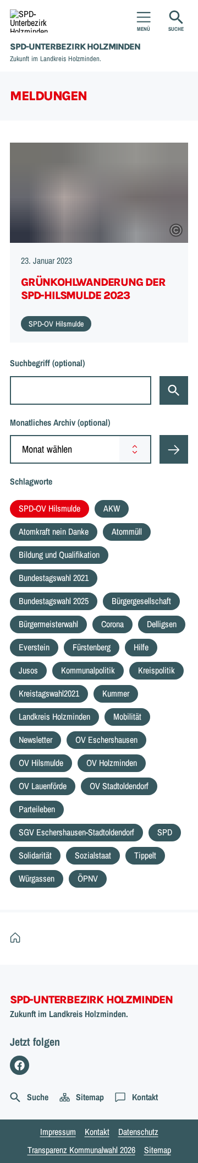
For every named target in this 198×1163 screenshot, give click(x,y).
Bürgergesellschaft (141, 601)
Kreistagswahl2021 (49, 693)
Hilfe (141, 647)
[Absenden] (174, 449)
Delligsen (162, 624)
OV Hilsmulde (41, 763)
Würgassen (36, 878)
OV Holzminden (111, 763)
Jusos (28, 670)
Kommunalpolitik (88, 670)
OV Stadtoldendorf (119, 786)
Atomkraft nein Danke (54, 531)
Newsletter (35, 739)
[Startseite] (18, 938)
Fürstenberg (92, 647)
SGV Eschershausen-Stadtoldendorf (76, 832)
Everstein (34, 647)
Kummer (115, 693)
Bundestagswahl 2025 (54, 601)
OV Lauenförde (43, 786)
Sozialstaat (93, 855)
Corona (112, 624)
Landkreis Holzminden (54, 716)
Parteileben (37, 809)
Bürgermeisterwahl (48, 624)
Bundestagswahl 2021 (54, 578)
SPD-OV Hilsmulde (49, 508)
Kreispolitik (156, 670)
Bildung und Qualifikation (59, 554)
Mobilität (127, 716)
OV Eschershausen (106, 739)
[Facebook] (19, 1065)
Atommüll (127, 531)
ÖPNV (88, 878)
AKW (111, 508)
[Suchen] (174, 390)
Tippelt (145, 855)
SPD (164, 832)
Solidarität (35, 855)
